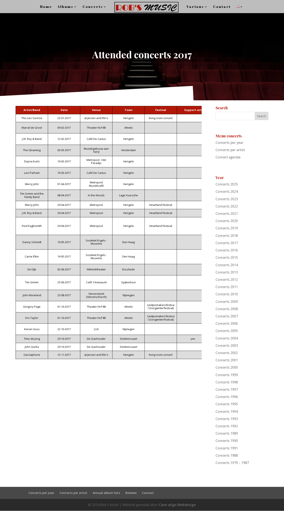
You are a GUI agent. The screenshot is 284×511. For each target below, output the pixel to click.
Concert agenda (228, 157)
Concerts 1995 (227, 404)
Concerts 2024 (227, 191)
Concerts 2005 (227, 330)
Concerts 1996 (227, 396)
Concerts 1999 (227, 375)
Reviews (131, 493)
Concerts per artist (230, 150)
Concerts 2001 (227, 360)
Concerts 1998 (227, 382)
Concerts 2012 (227, 279)
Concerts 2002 (227, 353)
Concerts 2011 (227, 287)
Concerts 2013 (227, 272)
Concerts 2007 (227, 316)
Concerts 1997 (227, 389)
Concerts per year (229, 142)
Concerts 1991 (227, 448)
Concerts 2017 (227, 243)
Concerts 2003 (227, 345)
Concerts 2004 (227, 338)
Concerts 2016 (227, 250)
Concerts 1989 (227, 433)
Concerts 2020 (227, 221)
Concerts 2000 (227, 367)
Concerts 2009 (227, 301)
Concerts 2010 (227, 294)
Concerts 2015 (227, 257)
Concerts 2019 (227, 228)
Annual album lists (106, 493)
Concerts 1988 (227, 455)
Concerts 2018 (227, 235)
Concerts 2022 (227, 206)
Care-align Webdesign (177, 504)
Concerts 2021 (227, 213)
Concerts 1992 (227, 426)
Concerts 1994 (227, 411)
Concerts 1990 (227, 440)
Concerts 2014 (227, 265)
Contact (148, 493)
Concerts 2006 (227, 323)
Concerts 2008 (227, 309)
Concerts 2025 (227, 184)
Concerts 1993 (227, 419)
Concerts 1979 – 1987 (232, 462)
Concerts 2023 (227, 199)
